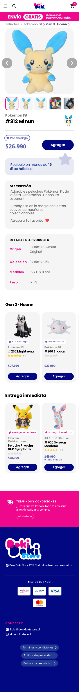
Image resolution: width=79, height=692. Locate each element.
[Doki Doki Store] (23, 548)
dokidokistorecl (20, 634)
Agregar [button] (22, 376)
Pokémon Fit (32, 24)
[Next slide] (72, 63)
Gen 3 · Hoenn (56, 24)
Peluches (13, 24)
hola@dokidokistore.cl (25, 629)
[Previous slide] (7, 63)
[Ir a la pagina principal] (40, 6)
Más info (23, 516)
